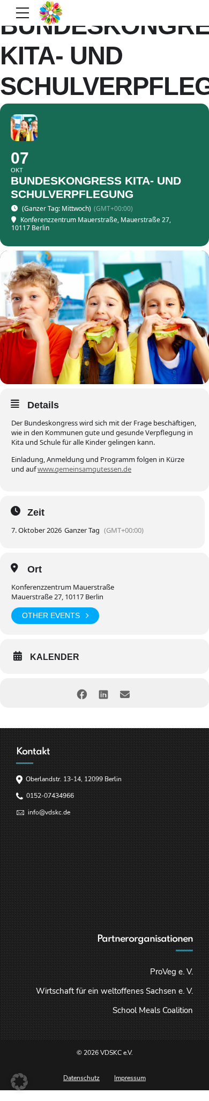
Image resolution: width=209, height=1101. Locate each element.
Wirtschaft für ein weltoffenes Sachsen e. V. (114, 991)
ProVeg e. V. (171, 971)
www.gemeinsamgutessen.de (84, 469)
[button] (19, 1081)
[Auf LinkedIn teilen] (103, 693)
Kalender (54, 657)
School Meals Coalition (153, 1010)
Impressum (130, 1078)
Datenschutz (81, 1078)
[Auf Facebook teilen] (81, 693)
